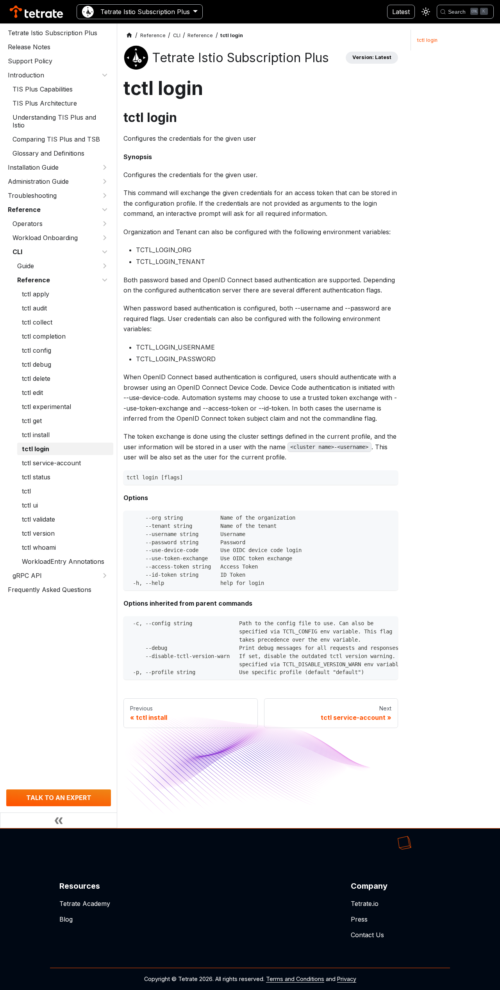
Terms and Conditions (295, 979)
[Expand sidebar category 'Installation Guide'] (104, 167)
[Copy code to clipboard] (390, 478)
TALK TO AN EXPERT (58, 798)
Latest (401, 12)
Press (359, 919)
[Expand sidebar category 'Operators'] (104, 223)
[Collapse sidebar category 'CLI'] (104, 252)
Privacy (346, 979)
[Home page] (129, 35)
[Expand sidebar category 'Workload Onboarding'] (104, 237)
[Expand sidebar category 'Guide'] (104, 266)
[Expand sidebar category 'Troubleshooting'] (104, 195)
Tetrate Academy (84, 904)
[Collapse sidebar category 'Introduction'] (104, 75)
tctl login (427, 40)
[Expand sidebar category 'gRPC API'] (104, 575)
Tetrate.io (365, 904)
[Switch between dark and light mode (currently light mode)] (426, 11)
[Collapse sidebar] (58, 820)
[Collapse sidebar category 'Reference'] (104, 209)
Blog (66, 919)
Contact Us (367, 935)
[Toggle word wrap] (375, 624)
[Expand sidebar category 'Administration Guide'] (104, 181)
